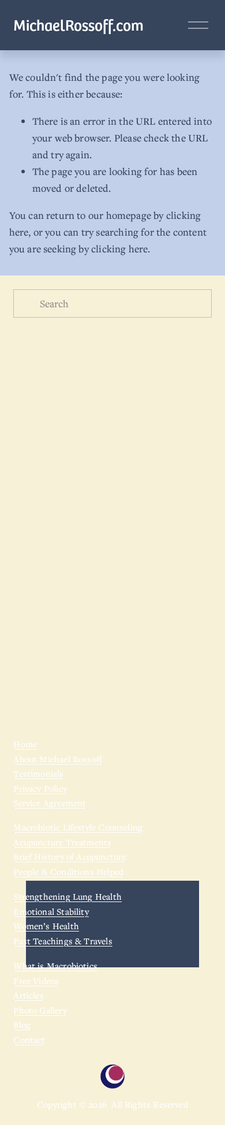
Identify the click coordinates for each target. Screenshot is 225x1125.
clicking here (119, 248)
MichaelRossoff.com (78, 24)
